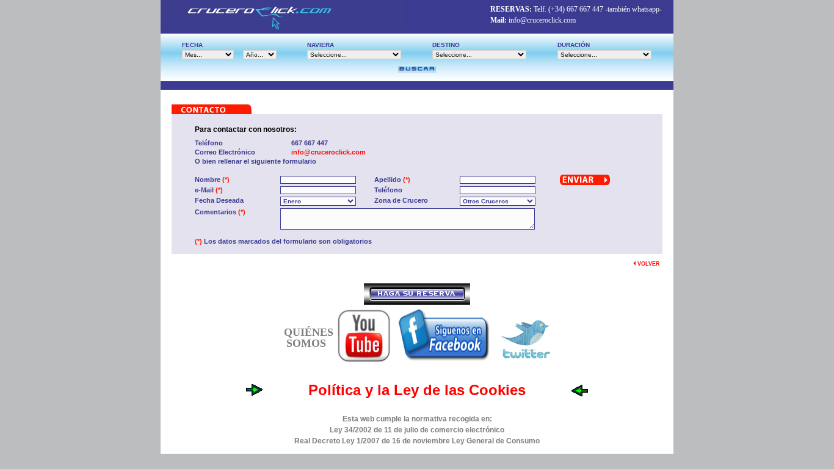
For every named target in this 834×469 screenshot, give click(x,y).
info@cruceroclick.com (542, 20)
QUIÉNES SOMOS (308, 337)
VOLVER (648, 264)
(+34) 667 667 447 (575, 9)
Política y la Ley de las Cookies (417, 390)
